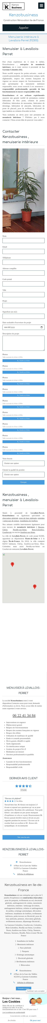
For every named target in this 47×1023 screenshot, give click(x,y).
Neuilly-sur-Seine (20, 530)
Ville (4, 290)
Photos (13, 355)
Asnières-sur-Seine (27, 532)
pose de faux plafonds (28, 518)
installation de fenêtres (29, 521)
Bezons (41, 527)
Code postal (7, 279)
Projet (5, 301)
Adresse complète (9, 268)
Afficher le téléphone (25, 874)
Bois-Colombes (38, 530)
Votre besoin (7, 459)
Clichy (5, 530)
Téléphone (7, 258)
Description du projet (11, 334)
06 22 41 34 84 (24, 715)
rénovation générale (10, 518)
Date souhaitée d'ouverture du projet (17, 323)
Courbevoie (7, 532)
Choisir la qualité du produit (13, 470)
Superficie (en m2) (10, 312)
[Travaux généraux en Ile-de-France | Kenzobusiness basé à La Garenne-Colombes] (13, 6)
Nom (4, 236)
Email (5, 247)
